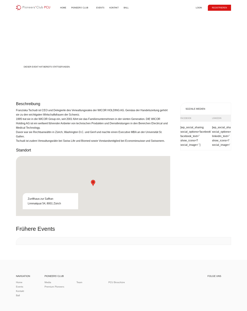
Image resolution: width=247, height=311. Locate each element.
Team (79, 282)
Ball (126, 8)
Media (48, 282)
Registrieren (219, 8)
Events (100, 8)
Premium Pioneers (54, 286)
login (199, 8)
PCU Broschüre (116, 282)
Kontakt (20, 291)
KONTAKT (114, 8)
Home (63, 8)
